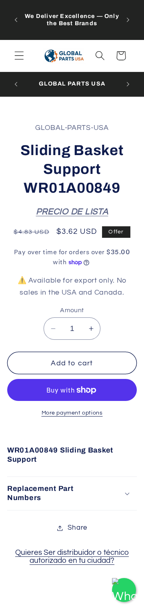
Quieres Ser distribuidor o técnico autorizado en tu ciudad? (72, 556)
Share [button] (77, 527)
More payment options (72, 413)
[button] (19, 55)
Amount (72, 310)
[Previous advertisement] (16, 19)
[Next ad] (128, 19)
